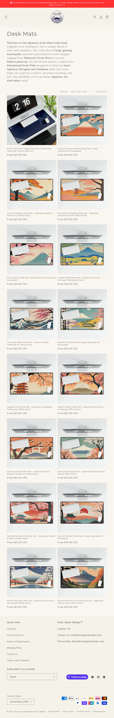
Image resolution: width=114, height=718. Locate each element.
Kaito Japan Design (22, 712)
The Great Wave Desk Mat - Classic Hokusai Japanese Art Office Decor (28, 343)
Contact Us (12, 654)
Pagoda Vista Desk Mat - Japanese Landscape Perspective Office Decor (29, 408)
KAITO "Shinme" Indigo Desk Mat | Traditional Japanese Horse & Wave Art (29, 149)
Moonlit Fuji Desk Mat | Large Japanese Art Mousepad (79, 343)
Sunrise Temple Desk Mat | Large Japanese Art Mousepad (80, 537)
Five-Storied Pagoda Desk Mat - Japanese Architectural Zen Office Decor (78, 214)
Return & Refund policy (18, 641)
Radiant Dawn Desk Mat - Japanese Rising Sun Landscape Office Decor (81, 408)
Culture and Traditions (18, 660)
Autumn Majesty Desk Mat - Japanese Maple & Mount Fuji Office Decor (29, 214)
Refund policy (54, 711)
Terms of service (83, 711)
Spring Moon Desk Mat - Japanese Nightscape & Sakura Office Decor (81, 472)
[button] (6, 17)
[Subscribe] (54, 676)
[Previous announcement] (5, 4)
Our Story (11, 629)
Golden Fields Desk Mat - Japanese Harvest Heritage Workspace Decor (79, 279)
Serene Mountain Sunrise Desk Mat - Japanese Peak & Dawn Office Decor (80, 601)
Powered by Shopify (38, 712)
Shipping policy (99, 711)
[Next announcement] (109, 4)
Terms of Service (15, 635)
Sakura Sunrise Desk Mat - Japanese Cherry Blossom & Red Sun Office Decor (28, 472)
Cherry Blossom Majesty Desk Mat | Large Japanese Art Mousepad (78, 149)
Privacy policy (68, 711)
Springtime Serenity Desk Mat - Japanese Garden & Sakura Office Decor (31, 537)
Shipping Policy (14, 648)
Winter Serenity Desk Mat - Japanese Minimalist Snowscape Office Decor (30, 601)
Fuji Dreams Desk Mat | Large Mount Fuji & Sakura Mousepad (31, 279)
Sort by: (64, 91)
